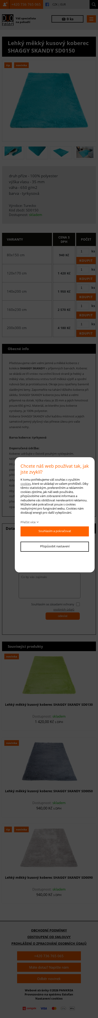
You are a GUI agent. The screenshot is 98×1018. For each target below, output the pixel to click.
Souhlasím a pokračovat (55, 531)
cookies (26, 484)
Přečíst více (28, 522)
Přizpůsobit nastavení (55, 546)
